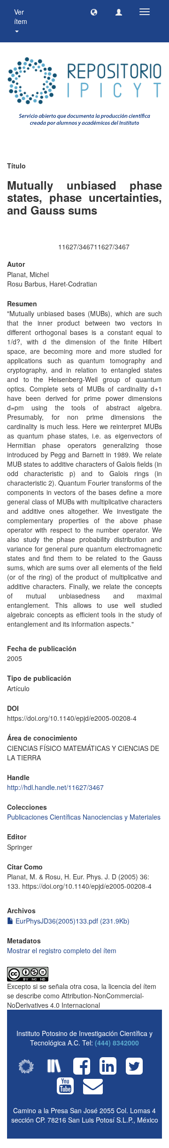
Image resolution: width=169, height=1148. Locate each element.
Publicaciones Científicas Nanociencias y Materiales (84, 816)
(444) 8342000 (117, 1042)
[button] (93, 12)
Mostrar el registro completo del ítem (61, 950)
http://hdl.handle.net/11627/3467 (55, 787)
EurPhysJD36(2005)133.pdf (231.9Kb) (72, 920)
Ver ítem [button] (21, 16)
